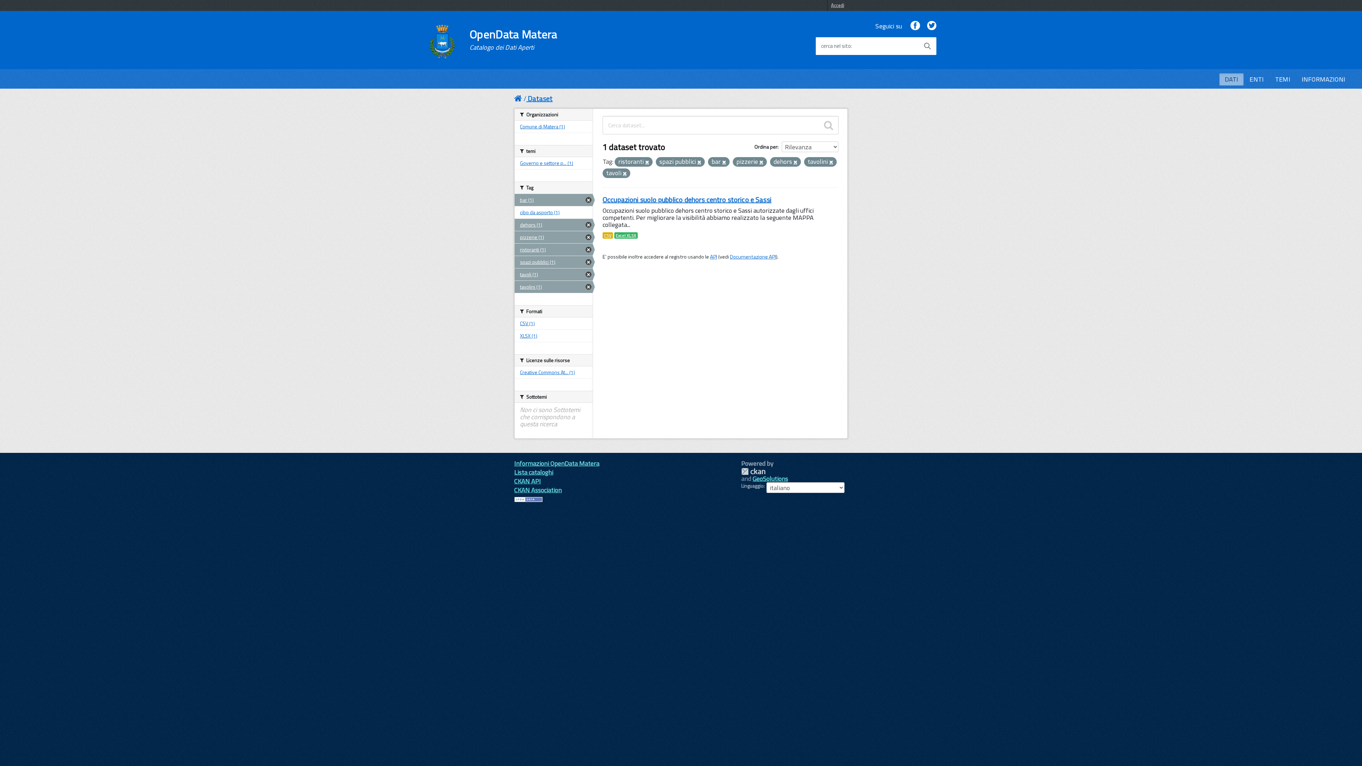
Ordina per (765, 146)
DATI (1232, 79)
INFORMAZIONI (1323, 79)
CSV (607, 235)
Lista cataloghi (533, 472)
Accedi (837, 5)
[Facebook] (915, 26)
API (713, 257)
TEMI (1282, 79)
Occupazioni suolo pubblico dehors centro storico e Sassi (687, 199)
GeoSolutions (770, 478)
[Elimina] (647, 162)
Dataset (540, 98)
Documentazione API (753, 257)
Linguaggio (752, 485)
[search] (828, 125)
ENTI (1257, 79)
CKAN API (527, 481)
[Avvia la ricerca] (927, 46)
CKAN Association (538, 490)
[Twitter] (931, 26)
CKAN (753, 471)
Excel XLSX (626, 235)
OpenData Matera (514, 39)
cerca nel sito (836, 46)
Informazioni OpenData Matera (556, 463)
